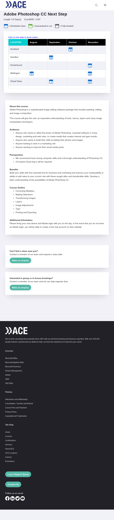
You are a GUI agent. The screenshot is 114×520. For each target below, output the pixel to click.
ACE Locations (11, 453)
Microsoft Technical (13, 367)
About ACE (9, 449)
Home (7, 432)
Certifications (10, 440)
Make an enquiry (20, 260)
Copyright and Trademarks (16, 416)
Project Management (13, 371)
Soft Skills (9, 383)
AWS (7, 379)
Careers (8, 457)
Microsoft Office (11, 358)
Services (8, 445)
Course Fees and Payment (16, 408)
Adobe (8, 375)
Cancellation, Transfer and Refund (19, 403)
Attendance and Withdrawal (16, 399)
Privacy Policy (10, 412)
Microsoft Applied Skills (14, 362)
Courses (8, 436)
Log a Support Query (18, 474)
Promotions (9, 461)
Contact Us (13, 484)
